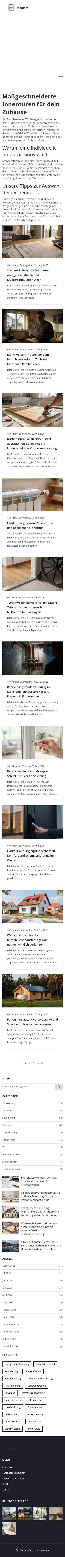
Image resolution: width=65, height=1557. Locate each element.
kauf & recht (32, 1117)
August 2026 (32, 1265)
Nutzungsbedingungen (13, 1472)
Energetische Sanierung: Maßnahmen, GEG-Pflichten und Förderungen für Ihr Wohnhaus (40, 1211)
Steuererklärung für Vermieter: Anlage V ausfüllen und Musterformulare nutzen (28, 275)
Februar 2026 (32, 1309)
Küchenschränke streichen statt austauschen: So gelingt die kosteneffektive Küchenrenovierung (40, 1229)
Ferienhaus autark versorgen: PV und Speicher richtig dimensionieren (32, 1022)
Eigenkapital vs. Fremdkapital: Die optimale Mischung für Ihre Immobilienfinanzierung (40, 1196)
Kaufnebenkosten (14, 1400)
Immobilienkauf (13, 1421)
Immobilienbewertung (33, 1392)
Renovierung (32, 1103)
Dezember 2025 (32, 1324)
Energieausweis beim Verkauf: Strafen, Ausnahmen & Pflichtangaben (39, 1181)
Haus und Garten (32, 1154)
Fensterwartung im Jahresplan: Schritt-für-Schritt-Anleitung (28, 773)
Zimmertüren (34, 1421)
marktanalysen (32, 1161)
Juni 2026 (32, 1280)
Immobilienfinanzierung (41, 1378)
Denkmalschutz (36, 1407)
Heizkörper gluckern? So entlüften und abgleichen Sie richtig (30, 525)
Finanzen (32, 1110)
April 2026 (32, 1295)
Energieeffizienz (33, 1371)
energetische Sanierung (17, 1364)
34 (42, 1062)
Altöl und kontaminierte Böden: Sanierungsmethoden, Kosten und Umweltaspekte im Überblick (41, 1245)
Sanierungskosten (37, 1385)
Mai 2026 (32, 1287)
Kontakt (6, 1489)
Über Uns (7, 1467)
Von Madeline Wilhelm (18, 433)
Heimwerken (32, 1139)
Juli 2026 (32, 1273)
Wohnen (32, 1125)
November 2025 (32, 1331)
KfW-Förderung (13, 1407)
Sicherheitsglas (12, 1428)
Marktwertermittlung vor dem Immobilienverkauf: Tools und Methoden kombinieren (28, 359)
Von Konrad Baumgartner (20, 265)
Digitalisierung (32, 1132)
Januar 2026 (32, 1316)
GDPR (5, 1484)
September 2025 (32, 1346)
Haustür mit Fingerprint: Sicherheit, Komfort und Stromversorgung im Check (31, 855)
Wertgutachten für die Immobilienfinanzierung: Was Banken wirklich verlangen (27, 939)
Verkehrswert (11, 1414)
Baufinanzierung (13, 1378)
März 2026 (32, 1302)
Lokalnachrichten (32, 1169)
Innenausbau (36, 1400)
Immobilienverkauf (45, 1364)
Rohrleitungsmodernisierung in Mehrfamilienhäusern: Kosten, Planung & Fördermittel (28, 691)
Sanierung (10, 1392)
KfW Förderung (12, 1385)
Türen (32, 1147)
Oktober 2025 (32, 1338)
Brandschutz (33, 1428)
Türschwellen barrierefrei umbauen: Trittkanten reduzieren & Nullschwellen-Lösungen (32, 607)
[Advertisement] (32, 49)
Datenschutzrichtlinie (13, 1478)
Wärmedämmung (34, 1414)
